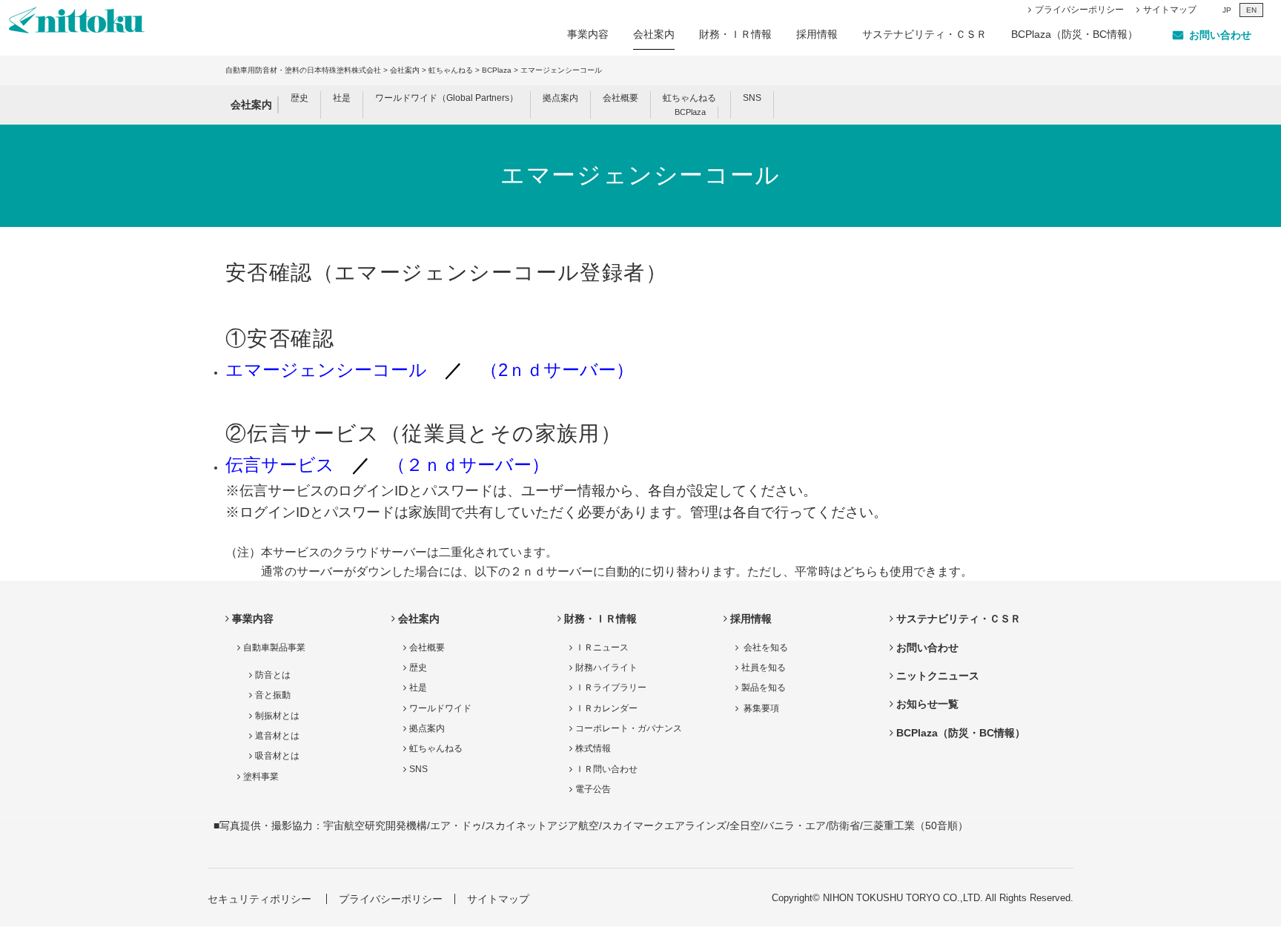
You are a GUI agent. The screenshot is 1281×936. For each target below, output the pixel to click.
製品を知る (763, 687)
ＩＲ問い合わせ (606, 769)
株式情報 (593, 748)
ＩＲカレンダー (606, 708)
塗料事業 (261, 776)
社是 (342, 98)
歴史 (299, 98)
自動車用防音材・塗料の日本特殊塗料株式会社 (303, 70)
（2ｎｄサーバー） (557, 370)
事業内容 (588, 34)
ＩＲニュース (602, 647)
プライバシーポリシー (1079, 9)
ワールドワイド (440, 708)
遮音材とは (277, 736)
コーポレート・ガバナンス (628, 728)
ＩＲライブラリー (610, 687)
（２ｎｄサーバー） (468, 465)
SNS (752, 98)
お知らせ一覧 (927, 704)
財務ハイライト (606, 667)
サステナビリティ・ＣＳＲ (924, 34)
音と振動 (273, 695)
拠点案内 (560, 98)
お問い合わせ (927, 647)
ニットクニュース (937, 676)
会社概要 (620, 98)
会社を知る (764, 647)
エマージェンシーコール (326, 370)
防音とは (273, 675)
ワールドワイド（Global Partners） (446, 98)
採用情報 (817, 34)
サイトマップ (1169, 9)
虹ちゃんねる (450, 70)
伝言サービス (279, 465)
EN (1251, 10)
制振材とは (277, 716)
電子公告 (593, 789)
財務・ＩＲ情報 (735, 34)
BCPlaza (497, 70)
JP (1226, 10)
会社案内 (654, 34)
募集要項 (760, 708)
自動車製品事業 (274, 647)
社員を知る (763, 667)
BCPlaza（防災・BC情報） (1074, 34)
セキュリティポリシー (259, 899)
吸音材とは (277, 756)
